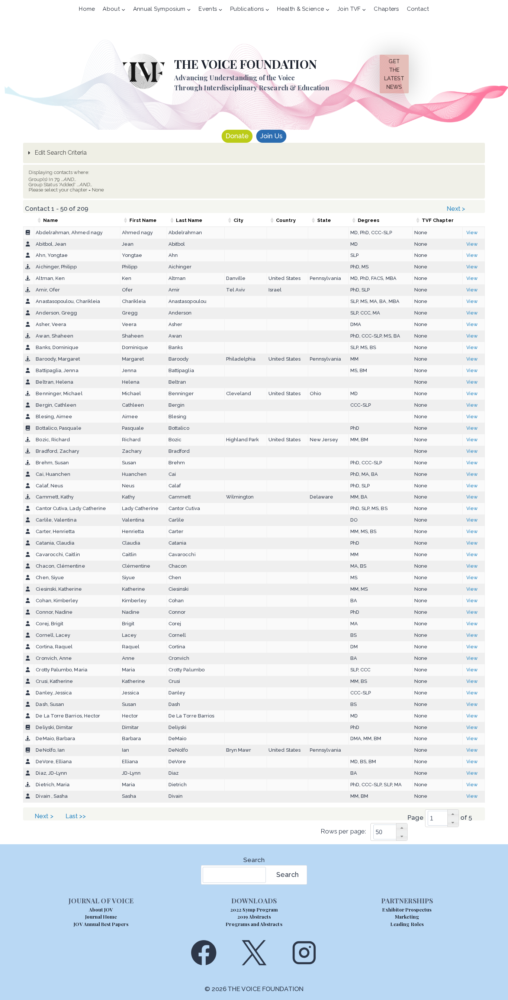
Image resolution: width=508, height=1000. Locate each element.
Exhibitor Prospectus (406, 909)
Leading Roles (407, 924)
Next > (457, 208)
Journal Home (101, 916)
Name (50, 220)
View (472, 232)
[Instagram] (304, 953)
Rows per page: (343, 831)
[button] (453, 814)
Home (87, 9)
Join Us (271, 136)
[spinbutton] (444, 818)
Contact (418, 9)
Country (286, 220)
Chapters (386, 9)
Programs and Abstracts (254, 924)
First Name (143, 220)
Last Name (189, 220)
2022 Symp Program (254, 909)
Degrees (368, 220)
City (238, 220)
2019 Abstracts (254, 916)
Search (254, 860)
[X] (254, 953)
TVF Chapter (438, 220)
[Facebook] (204, 953)
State (324, 220)
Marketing (407, 916)
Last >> (76, 816)
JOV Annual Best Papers (101, 924)
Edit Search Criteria (60, 152)
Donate (237, 136)
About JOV (101, 909)
